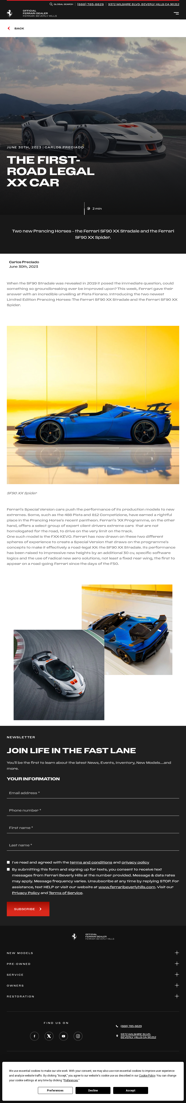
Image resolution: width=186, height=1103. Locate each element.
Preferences (55, 1090)
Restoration (20, 996)
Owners (15, 985)
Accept (130, 1090)
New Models (20, 953)
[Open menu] (176, 13)
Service (15, 974)
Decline (93, 1090)
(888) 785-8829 (90, 4)
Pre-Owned (19, 964)
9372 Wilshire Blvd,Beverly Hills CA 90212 (143, 4)
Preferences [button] (71, 1080)
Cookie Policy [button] (147, 1075)
